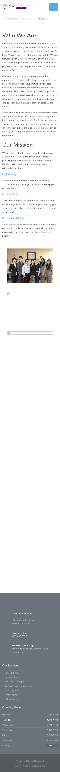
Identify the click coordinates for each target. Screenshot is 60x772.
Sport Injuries (12, 690)
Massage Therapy (14, 681)
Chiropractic (11, 672)
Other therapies (13, 699)
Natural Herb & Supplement (19, 686)
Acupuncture (11, 677)
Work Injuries (11, 694)
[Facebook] (5, 604)
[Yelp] (10, 604)
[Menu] (53, 7)
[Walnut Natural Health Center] (19, 6)
